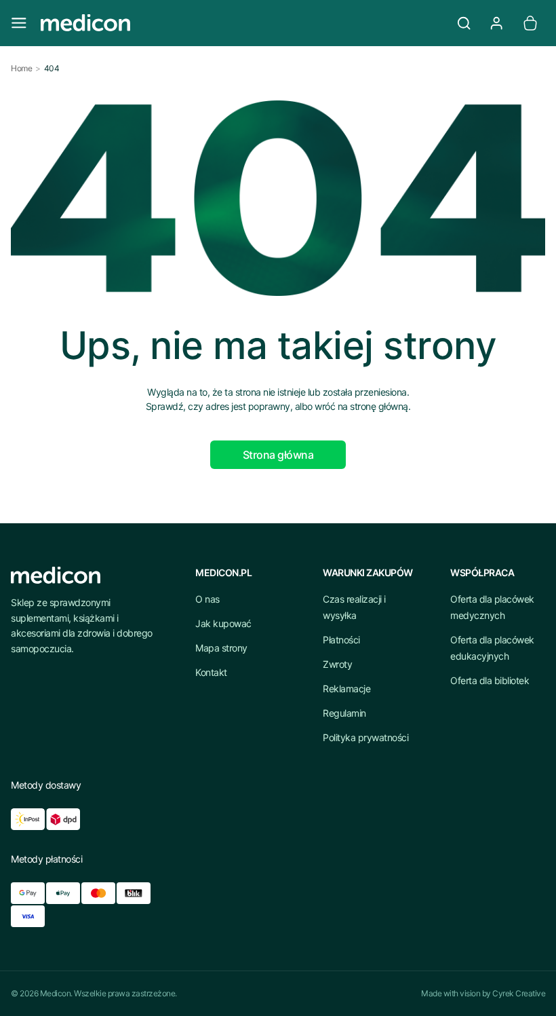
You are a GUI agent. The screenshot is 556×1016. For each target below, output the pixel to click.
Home (21, 68)
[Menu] (19, 23)
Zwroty (337, 664)
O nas (207, 599)
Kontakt (211, 672)
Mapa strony (221, 648)
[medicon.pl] (241, 23)
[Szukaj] (463, 23)
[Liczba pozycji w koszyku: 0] (530, 23)
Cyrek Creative (518, 993)
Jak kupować (223, 623)
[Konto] (496, 23)
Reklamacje (346, 688)
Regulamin (344, 713)
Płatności (341, 639)
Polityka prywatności (365, 737)
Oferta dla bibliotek (489, 680)
